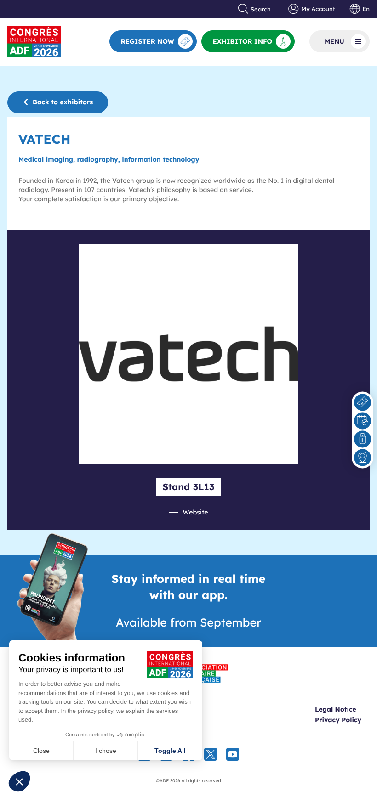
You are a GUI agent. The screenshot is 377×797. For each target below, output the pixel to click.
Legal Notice (335, 709)
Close (41, 750)
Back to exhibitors (63, 102)
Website (195, 512)
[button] (19, 781)
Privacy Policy (338, 720)
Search (261, 9)
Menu (334, 41)
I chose (105, 750)
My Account (318, 9)
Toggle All (170, 750)
